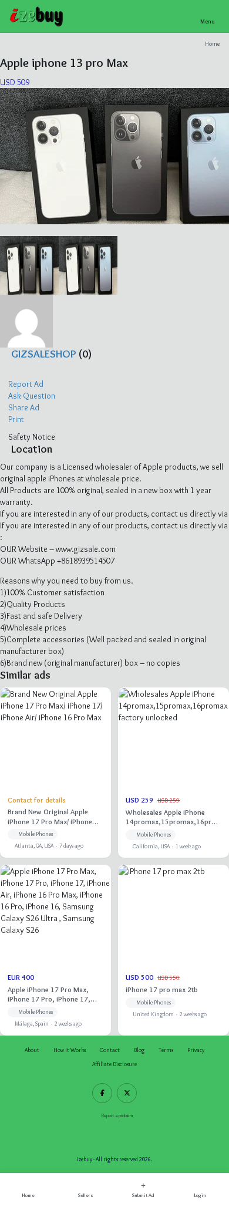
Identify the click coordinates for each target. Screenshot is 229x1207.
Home (212, 44)
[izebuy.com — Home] (36, 16)
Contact (110, 1050)
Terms (166, 1050)
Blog (139, 1050)
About (32, 1050)
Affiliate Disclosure (114, 1064)
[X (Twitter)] (127, 1093)
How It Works (69, 1050)
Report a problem (117, 1115)
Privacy (195, 1050)
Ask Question (30, 395)
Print (15, 419)
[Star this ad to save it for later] (7, 230)
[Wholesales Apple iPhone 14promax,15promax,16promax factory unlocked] (173, 773)
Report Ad (24, 384)
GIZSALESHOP (43, 353)
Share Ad (22, 407)
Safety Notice (30, 436)
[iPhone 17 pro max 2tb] (173, 949)
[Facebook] (102, 1093)
